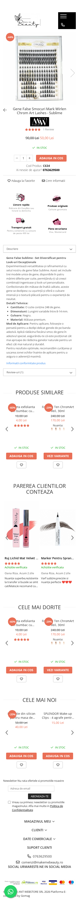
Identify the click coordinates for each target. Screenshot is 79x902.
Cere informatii (55, 181)
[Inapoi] (3, 110)
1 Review (48, 129)
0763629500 (42, 856)
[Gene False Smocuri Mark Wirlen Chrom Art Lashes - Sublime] (39, 68)
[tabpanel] (39, 68)
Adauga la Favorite (23, 181)
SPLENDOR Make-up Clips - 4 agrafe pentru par (58, 716)
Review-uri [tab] (15, 372)
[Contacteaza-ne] (63, 25)
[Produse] (64, 17)
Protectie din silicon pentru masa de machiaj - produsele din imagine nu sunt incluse (21, 716)
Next (72, 73)
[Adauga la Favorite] (21, 465)
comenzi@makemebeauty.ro (42, 862)
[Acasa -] (27, 20)
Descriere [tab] (12, 249)
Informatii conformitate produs (26, 363)
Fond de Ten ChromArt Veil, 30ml (58, 409)
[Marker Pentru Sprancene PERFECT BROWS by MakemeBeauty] (58, 527)
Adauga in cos (51, 158)
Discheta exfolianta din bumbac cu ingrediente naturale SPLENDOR (21, 409)
